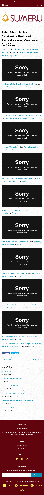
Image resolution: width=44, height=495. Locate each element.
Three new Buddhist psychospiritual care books (18, 401)
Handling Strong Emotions (11, 210)
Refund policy (22, 448)
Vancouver (14, 55)
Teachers (5, 55)
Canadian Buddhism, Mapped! (12, 379)
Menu (6, 5)
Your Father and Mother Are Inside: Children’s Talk (19, 305)
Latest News (22, 425)
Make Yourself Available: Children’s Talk (15, 242)
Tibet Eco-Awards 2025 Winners (13, 393)
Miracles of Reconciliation (11, 147)
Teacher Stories (32, 52)
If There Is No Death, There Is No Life (14, 273)
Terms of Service (22, 445)
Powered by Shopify (33, 481)
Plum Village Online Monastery (12, 87)
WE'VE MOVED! (7, 371)
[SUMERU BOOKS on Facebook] (22, 459)
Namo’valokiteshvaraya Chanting (13, 336)
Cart (41, 5)
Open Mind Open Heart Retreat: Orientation (17, 179)
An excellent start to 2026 (10, 386)
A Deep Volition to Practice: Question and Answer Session (21, 116)
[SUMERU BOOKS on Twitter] (17, 459)
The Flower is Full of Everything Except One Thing (19, 84)
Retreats (22, 52)
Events (14, 52)
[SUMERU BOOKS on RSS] (27, 459)
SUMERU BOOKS (21, 481)
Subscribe (36, 475)
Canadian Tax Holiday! (9, 408)
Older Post (7, 359)
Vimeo (28, 87)
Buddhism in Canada (22, 50)
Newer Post (36, 359)
